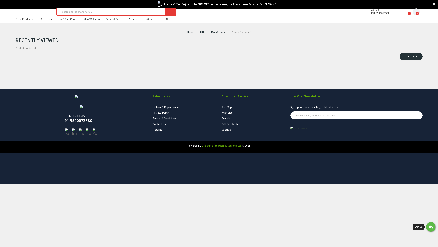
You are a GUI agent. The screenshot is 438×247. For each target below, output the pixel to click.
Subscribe (413, 115)
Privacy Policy (161, 112)
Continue (411, 56)
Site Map (227, 107)
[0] (407, 11)
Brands (226, 118)
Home (190, 32)
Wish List (227, 112)
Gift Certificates (231, 124)
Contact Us (159, 124)
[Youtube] (95, 131)
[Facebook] (67, 131)
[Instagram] (74, 131)
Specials (226, 129)
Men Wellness (218, 32)
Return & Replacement (166, 107)
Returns (157, 129)
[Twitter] (81, 131)
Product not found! (241, 32)
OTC (202, 32)
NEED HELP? (77, 116)
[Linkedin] (88, 131)
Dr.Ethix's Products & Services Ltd (221, 145)
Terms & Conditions (164, 118)
